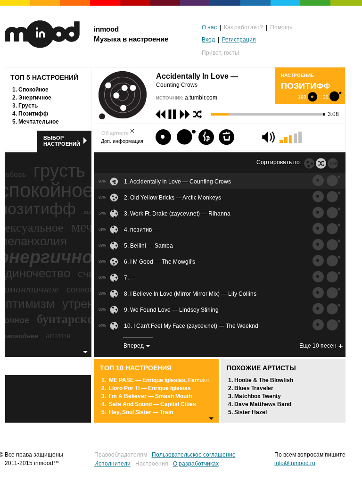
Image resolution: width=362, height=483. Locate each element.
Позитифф (33, 113)
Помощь (281, 27)
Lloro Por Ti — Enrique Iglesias (150, 388)
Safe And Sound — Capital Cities (152, 404)
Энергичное (34, 97)
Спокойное (33, 89)
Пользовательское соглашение (194, 454)
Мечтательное (38, 121)
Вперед (133, 345)
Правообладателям (120, 454)
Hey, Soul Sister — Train (141, 412)
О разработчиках (196, 463)
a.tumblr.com (201, 97)
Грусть (28, 105)
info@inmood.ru (294, 463)
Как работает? (243, 27)
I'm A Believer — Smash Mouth (150, 396)
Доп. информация (122, 141)
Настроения (151, 463)
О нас (209, 27)
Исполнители (112, 463)
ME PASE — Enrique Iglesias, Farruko (159, 380)
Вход (208, 39)
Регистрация (239, 39)
